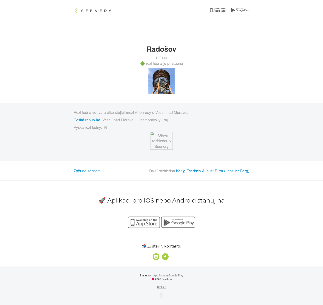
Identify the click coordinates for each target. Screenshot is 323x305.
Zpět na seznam (87, 170)
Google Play (175, 275)
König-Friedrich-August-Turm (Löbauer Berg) (212, 170)
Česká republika (87, 119)
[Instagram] (156, 256)
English (161, 286)
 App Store (158, 275)
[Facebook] (165, 256)
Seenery (97, 11)
